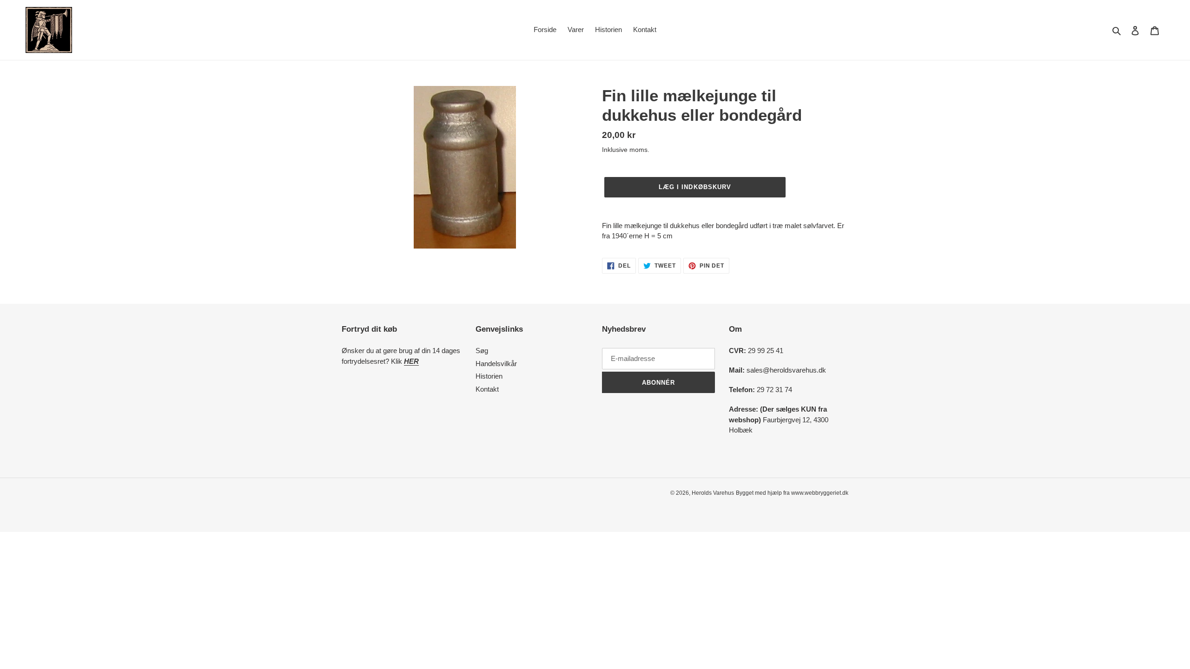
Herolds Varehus (713, 493)
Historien (489, 376)
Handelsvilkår (496, 363)
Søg (482, 350)
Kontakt (487, 389)
